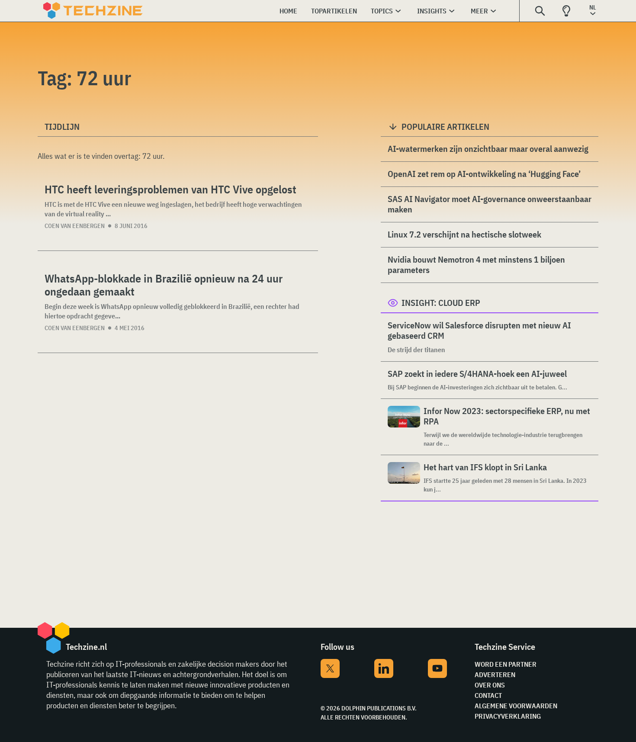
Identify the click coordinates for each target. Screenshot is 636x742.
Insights (431, 10)
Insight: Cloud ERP (441, 302)
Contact (488, 695)
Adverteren (495, 674)
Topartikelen (334, 10)
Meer (479, 10)
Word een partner (505, 664)
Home (288, 10)
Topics (382, 10)
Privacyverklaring (508, 716)
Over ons (490, 685)
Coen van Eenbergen (75, 226)
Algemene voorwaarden (516, 705)
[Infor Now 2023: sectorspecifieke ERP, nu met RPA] (404, 427)
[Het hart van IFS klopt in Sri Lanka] (404, 478)
